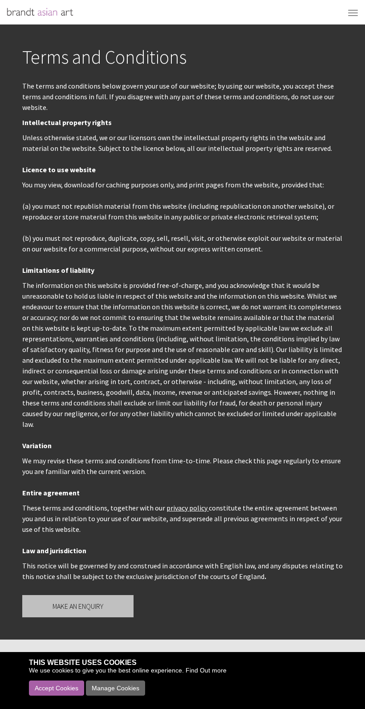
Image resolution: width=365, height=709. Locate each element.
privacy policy (187, 507)
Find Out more (206, 670)
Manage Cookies (115, 688)
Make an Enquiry (78, 606)
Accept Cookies (56, 688)
